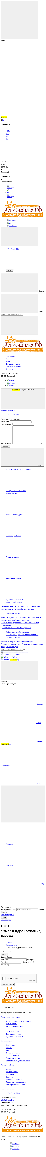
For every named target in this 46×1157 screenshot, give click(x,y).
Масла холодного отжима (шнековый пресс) (18, 609)
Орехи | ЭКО (35, 606)
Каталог (40, 465)
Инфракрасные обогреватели (17, 632)
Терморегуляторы (13, 637)
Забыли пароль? (7, 915)
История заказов (12, 1072)
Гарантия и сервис (13, 1058)
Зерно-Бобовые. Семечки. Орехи (18, 1021)
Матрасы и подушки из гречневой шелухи (17, 642)
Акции (8, 361)
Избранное (10, 1074)
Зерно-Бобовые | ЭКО (9, 606)
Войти (4, 917)
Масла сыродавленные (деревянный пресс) (18, 617)
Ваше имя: (5, 422)
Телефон (30, 960)
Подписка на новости (14, 1079)
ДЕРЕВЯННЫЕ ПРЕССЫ (10, 628)
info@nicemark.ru (7, 1100)
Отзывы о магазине (13, 367)
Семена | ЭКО (23, 606)
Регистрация (6, 920)
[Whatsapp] (14, 1144)
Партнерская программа (15, 1085)
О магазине (10, 356)
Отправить (5, 446)
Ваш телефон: (6, 424)
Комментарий (28, 962)
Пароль (41, 909)
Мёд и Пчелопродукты (14, 1026)
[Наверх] (18, 904)
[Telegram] (14, 1146)
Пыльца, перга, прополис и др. (13, 623)
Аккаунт (9, 1069)
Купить (4, 954)
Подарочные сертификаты (16, 1082)
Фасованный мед (32, 623)
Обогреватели (25, 628)
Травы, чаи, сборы (13, 1031)
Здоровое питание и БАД (15, 1036)
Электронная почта (8, 909)
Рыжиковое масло (13, 613)
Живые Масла (11, 1024)
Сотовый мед (6, 625)
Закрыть (10, 270)
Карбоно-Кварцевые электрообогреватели (22, 635)
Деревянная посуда (13, 1034)
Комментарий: (7, 444)
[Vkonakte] (14, 1149)
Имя (2, 960)
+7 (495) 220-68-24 (23, 390)
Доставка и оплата (13, 364)
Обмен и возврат (12, 1055)
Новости (9, 359)
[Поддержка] (19, 236)
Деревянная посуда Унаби (11, 644)
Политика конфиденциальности (18, 1061)
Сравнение (10, 1077)
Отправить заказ (8, 984)
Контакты (9, 369)
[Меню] (19, 10)
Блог (7, 1050)
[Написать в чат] (23, 803)
